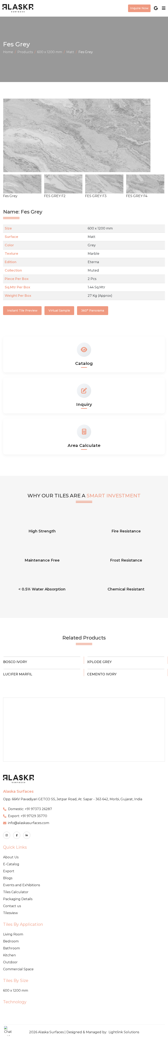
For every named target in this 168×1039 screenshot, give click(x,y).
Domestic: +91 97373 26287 (30, 809)
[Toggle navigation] (162, 8)
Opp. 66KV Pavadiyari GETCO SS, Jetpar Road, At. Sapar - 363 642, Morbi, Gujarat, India (72, 799)
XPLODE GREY (99, 662)
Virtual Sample (59, 310)
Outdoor (10, 962)
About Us (10, 857)
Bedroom (11, 941)
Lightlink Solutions (124, 1032)
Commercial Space (18, 969)
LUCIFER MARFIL (17, 674)
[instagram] (6, 835)
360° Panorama (92, 310)
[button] (160, 135)
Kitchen (9, 955)
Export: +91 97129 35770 (27, 816)
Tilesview (10, 913)
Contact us (12, 906)
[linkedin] (26, 835)
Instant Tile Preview (22, 310)
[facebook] (16, 835)
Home (8, 52)
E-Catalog (11, 864)
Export (8, 871)
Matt (70, 52)
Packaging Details (17, 899)
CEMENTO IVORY (102, 674)
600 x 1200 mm (49, 52)
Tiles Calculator (15, 892)
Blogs (7, 878)
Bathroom (11, 948)
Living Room (13, 934)
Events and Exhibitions (21, 885)
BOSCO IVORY (15, 662)
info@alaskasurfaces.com (28, 823)
